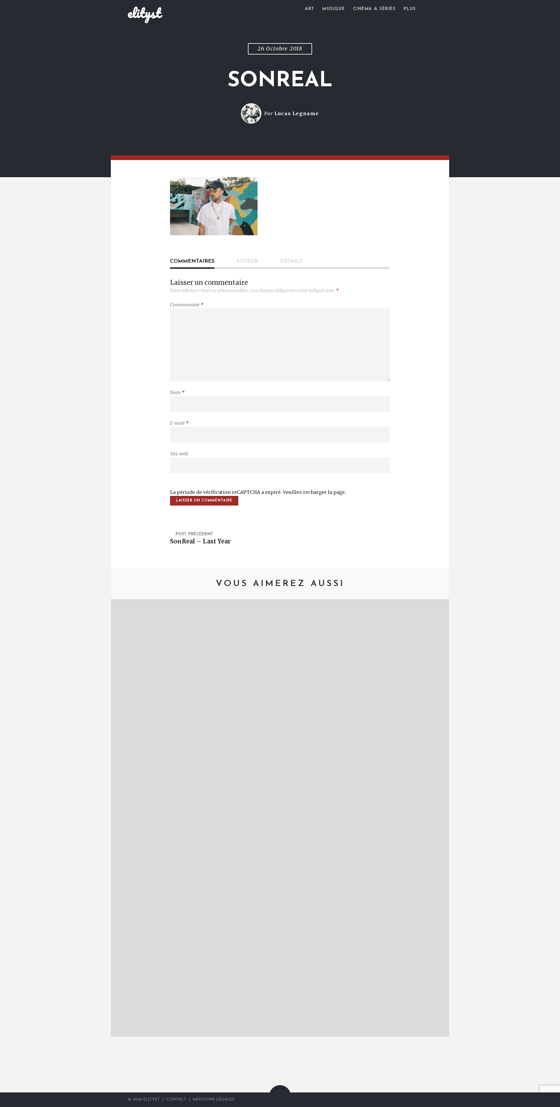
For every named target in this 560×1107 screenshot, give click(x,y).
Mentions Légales (214, 1099)
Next (436, 817)
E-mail (179, 423)
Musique (333, 9)
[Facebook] (423, 1099)
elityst (144, 13)
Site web (179, 454)
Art (309, 9)
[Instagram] (430, 1099)
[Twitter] (415, 1099)
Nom (177, 392)
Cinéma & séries (374, 9)
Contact (176, 1099)
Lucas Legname (296, 113)
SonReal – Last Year (200, 541)
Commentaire (187, 305)
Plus (410, 9)
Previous (124, 817)
